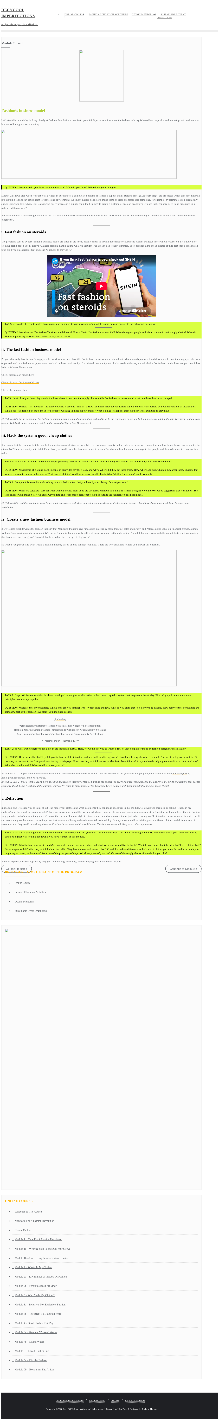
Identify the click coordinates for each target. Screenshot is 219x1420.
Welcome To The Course (28, 1211)
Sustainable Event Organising (31, 910)
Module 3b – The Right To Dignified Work (38, 1313)
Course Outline (23, 1230)
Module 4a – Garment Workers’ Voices (36, 1332)
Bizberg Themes (149, 1409)
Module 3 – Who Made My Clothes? (35, 1295)
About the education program (69, 1400)
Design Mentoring (24, 901)
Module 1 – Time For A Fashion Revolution (38, 1239)
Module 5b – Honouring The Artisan (34, 1369)
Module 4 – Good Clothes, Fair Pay (34, 1323)
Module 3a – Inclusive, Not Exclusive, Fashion (40, 1304)
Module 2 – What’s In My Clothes (33, 1267)
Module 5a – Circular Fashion (31, 1360)
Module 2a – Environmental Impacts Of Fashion (41, 1276)
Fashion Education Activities (30, 892)
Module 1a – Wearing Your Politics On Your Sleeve (42, 1248)
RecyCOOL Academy (135, 1400)
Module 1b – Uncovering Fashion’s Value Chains (41, 1258)
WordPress (122, 1409)
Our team (115, 1400)
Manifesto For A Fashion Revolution (34, 1220)
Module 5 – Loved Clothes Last (32, 1351)
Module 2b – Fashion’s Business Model (36, 1285)
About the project (97, 1400)
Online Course (22, 882)
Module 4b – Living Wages (29, 1341)
